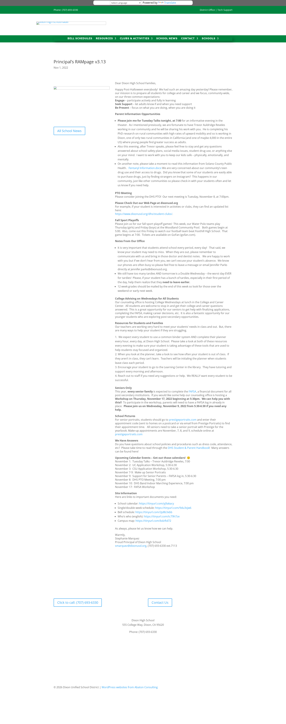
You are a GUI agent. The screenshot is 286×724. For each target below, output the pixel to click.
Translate (170, 2)
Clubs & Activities (134, 38)
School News (166, 38)
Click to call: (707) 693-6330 (77, 602)
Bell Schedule (112, 584)
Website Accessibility (152, 648)
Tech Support (224, 9)
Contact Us (160, 602)
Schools (208, 38)
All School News (69, 131)
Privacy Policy (129, 648)
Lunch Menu (155, 584)
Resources (104, 38)
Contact (188, 38)
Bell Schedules (80, 38)
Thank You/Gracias (134, 584)
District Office (207, 9)
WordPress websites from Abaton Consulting (130, 687)
